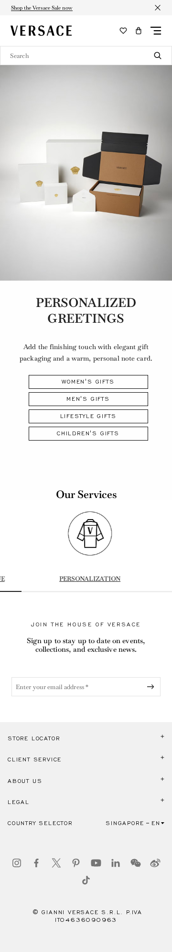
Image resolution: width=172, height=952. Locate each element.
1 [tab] (11, 591)
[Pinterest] (76, 863)
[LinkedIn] (115, 863)
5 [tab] (97, 591)
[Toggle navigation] (155, 30)
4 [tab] (75, 591)
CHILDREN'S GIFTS (88, 433)
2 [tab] (32, 591)
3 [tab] (53, 591)
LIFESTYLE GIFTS (88, 416)
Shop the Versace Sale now (42, 7)
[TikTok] (86, 880)
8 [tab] (161, 591)
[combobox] (86, 55)
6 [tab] (118, 591)
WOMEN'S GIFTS (88, 381)
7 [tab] (139, 591)
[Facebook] (36, 863)
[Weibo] (155, 863)
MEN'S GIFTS (88, 399)
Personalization (86, 579)
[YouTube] (96, 863)
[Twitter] (56, 863)
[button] (138, 30)
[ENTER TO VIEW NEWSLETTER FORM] (152, 686)
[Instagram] (16, 863)
